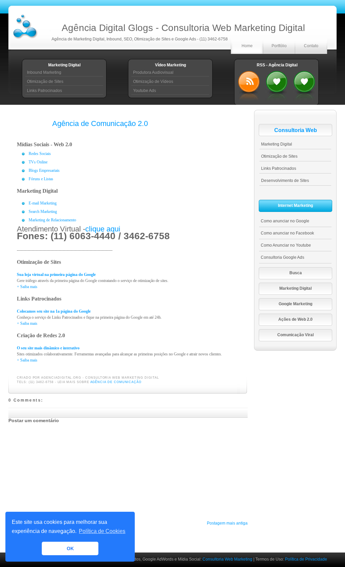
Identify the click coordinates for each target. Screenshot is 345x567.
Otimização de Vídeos (153, 81)
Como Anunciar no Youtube (286, 245)
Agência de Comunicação (116, 382)
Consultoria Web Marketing (227, 559)
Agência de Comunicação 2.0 (100, 123)
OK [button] (70, 548)
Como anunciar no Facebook (287, 233)
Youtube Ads (144, 90)
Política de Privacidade (306, 559)
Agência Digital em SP (304, 84)
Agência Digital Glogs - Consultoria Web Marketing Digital (183, 28)
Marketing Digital (276, 144)
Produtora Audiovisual (153, 72)
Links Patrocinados (44, 90)
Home (247, 45)
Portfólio (279, 45)
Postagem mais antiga (227, 523)
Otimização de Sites (45, 81)
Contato (311, 45)
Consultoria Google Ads (282, 257)
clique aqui (102, 229)
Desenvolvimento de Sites (285, 180)
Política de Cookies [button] (102, 531)
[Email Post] (161, 377)
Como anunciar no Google (285, 221)
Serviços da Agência (276, 84)
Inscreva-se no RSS (249, 84)
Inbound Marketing (44, 72)
